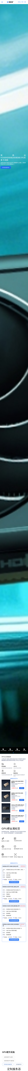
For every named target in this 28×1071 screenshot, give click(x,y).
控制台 (19, 1)
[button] (13, 752)
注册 (25, 1)
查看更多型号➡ (14, 778)
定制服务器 (18, 1064)
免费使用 (21, 788)
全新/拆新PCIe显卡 (8, 1057)
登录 (22, 1)
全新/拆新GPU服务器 (9, 1060)
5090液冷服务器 (8, 1064)
